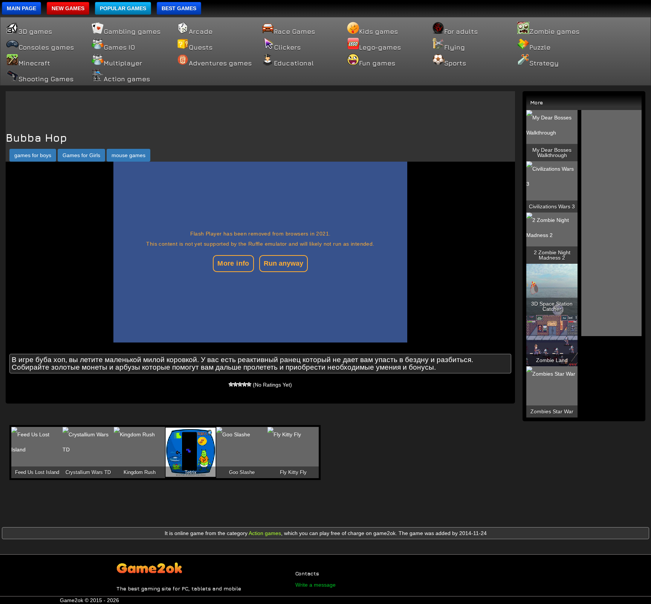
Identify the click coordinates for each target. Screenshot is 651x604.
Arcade (200, 31)
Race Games (294, 31)
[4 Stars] (244, 384)
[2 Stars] (235, 384)
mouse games (128, 155)
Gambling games (132, 31)
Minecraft (34, 63)
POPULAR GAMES (123, 8)
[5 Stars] (249, 384)
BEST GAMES (179, 8)
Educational (294, 63)
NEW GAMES (68, 8)
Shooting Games (45, 79)
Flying (454, 47)
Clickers (287, 47)
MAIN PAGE (21, 8)
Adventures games (220, 63)
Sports (455, 63)
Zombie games (554, 31)
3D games (35, 31)
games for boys (32, 155)
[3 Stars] (240, 384)
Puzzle (539, 47)
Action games (127, 79)
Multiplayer (123, 63)
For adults (461, 31)
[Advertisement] (260, 108)
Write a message (315, 585)
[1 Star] (231, 384)
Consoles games (46, 47)
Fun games (377, 63)
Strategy (544, 63)
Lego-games (380, 47)
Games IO (119, 47)
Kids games (378, 31)
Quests (200, 47)
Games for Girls (81, 155)
